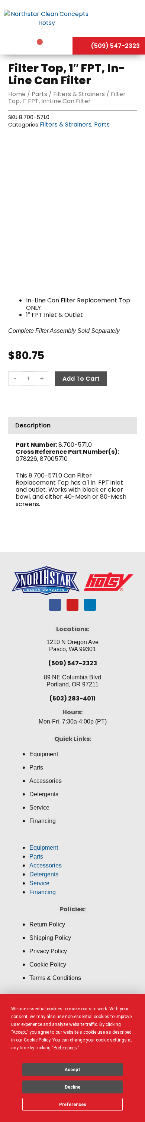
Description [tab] (33, 425)
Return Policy (47, 924)
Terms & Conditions (55, 978)
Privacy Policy (48, 951)
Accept (72, 1069)
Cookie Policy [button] (37, 1040)
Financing (42, 821)
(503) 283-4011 (72, 698)
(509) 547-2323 (72, 663)
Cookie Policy (47, 964)
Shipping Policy (50, 938)
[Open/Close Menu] (119, 18)
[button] (72, 838)
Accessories (45, 781)
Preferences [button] (65, 1047)
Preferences (72, 1104)
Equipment (43, 754)
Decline (72, 1087)
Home (17, 94)
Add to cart (81, 378)
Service (39, 807)
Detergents (43, 794)
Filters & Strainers (79, 94)
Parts (39, 94)
